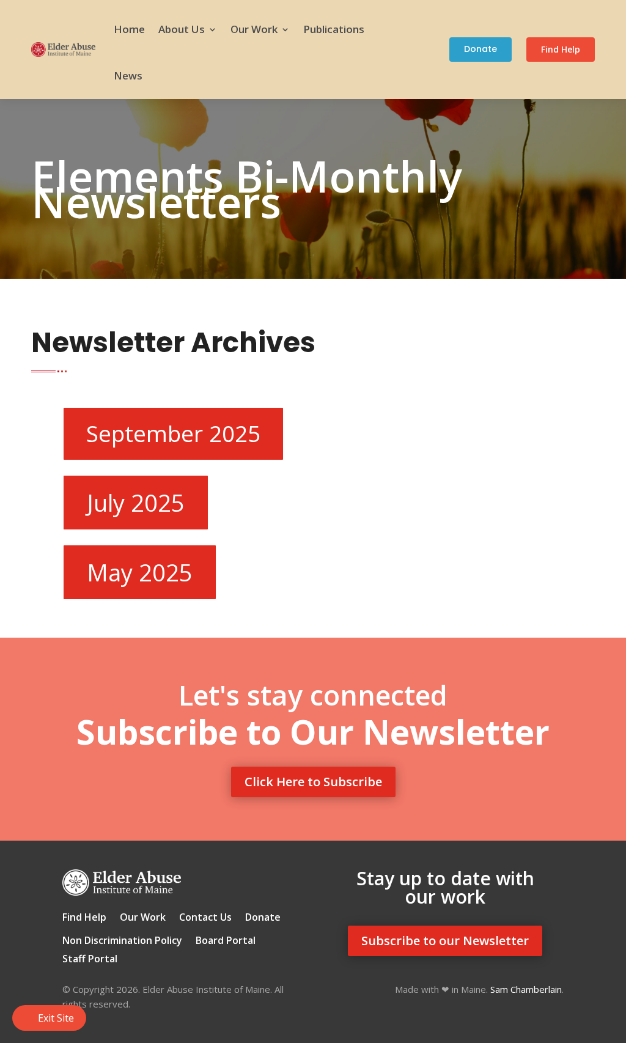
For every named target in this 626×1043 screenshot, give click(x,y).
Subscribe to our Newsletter (445, 940)
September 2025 (173, 433)
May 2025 (140, 572)
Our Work (254, 29)
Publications (333, 29)
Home (129, 29)
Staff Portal (89, 959)
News (128, 75)
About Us (181, 29)
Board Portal (226, 941)
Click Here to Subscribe (313, 781)
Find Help (560, 49)
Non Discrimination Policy (122, 941)
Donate (480, 49)
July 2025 (136, 502)
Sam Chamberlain (526, 989)
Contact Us (205, 918)
